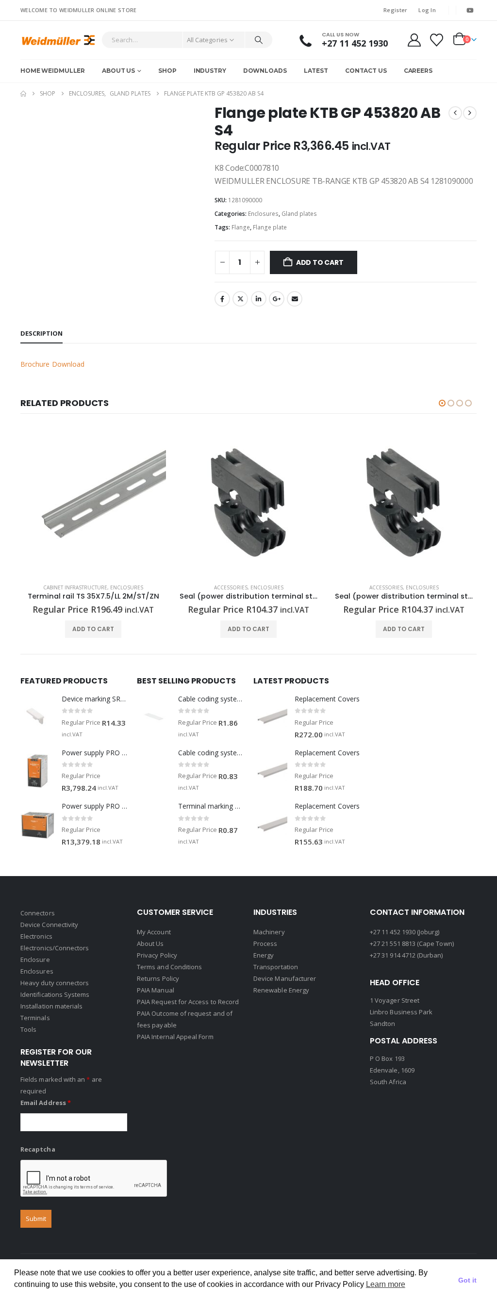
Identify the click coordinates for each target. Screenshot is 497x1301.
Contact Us (366, 70)
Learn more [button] (385, 1284)
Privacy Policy (157, 955)
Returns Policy (158, 978)
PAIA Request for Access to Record (188, 1001)
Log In (427, 10)
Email (294, 299)
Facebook (222, 299)
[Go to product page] (93, 503)
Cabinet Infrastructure (75, 587)
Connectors (37, 913)
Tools (28, 1029)
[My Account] (414, 40)
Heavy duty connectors (54, 982)
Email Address (45, 1102)
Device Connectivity (49, 924)
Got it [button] (467, 1280)
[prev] (455, 113)
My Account (154, 931)
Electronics (36, 936)
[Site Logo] (58, 40)
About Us (118, 70)
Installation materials (51, 1006)
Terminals (35, 1017)
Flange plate (270, 227)
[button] (442, 403)
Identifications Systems (55, 994)
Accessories (231, 587)
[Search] (258, 40)
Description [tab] (41, 333)
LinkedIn (258, 299)
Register (395, 10)
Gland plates (299, 214)
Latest (316, 70)
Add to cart (320, 262)
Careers (418, 70)
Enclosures (263, 214)
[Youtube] (470, 10)
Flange (241, 227)
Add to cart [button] (93, 629)
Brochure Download (52, 364)
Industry (210, 70)
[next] (470, 113)
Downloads (265, 70)
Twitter (240, 299)
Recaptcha (37, 1149)
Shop (167, 70)
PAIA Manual (155, 990)
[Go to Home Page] (23, 93)
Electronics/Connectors (54, 947)
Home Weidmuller (52, 70)
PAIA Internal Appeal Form (175, 1036)
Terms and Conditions (169, 966)
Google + (276, 299)
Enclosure (35, 959)
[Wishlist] (437, 40)
